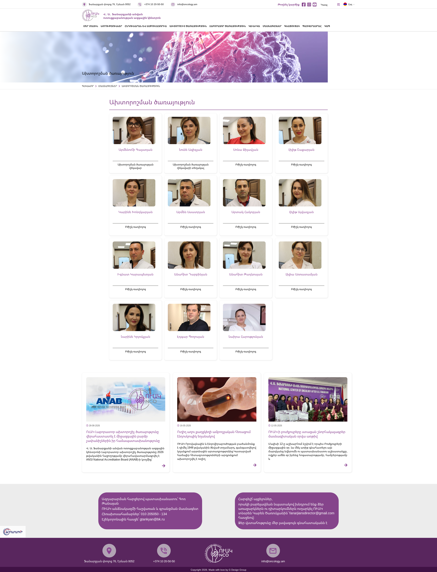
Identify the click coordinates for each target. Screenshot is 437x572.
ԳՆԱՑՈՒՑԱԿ (292, 26)
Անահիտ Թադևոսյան (246, 274)
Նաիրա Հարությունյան (246, 336)
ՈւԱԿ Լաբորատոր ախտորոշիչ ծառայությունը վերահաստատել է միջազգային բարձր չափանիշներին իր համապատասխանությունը (123, 436)
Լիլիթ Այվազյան (301, 212)
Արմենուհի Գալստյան (135, 150)
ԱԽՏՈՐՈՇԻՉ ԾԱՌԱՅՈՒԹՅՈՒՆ (188, 26)
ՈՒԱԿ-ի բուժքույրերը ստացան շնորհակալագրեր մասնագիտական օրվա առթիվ (306, 434)
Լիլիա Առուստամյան (302, 274)
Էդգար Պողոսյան (190, 336)
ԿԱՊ (327, 26)
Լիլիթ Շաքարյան (301, 150)
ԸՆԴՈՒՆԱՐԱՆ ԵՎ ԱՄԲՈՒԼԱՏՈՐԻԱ (146, 26)
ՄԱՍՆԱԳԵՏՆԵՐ (272, 26)
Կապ (324, 4)
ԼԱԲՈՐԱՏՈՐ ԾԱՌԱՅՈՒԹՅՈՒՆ (227, 26)
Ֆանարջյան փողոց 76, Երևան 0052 (110, 4)
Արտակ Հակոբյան (245, 212)
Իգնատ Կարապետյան (135, 274)
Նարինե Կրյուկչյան (135, 336)
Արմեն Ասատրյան (190, 212)
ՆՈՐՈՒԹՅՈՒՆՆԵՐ (111, 26)
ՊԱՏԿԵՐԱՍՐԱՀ (312, 26)
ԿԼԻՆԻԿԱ (254, 26)
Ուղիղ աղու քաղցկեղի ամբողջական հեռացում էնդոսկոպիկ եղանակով (214, 434)
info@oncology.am (187, 4)
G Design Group (237, 569)
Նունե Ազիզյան (190, 150)
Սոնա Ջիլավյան (245, 150)
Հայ (350, 4)
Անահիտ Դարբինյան (190, 274)
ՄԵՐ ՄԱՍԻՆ (90, 26)
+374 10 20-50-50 (154, 4)
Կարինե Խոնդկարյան (135, 212)
